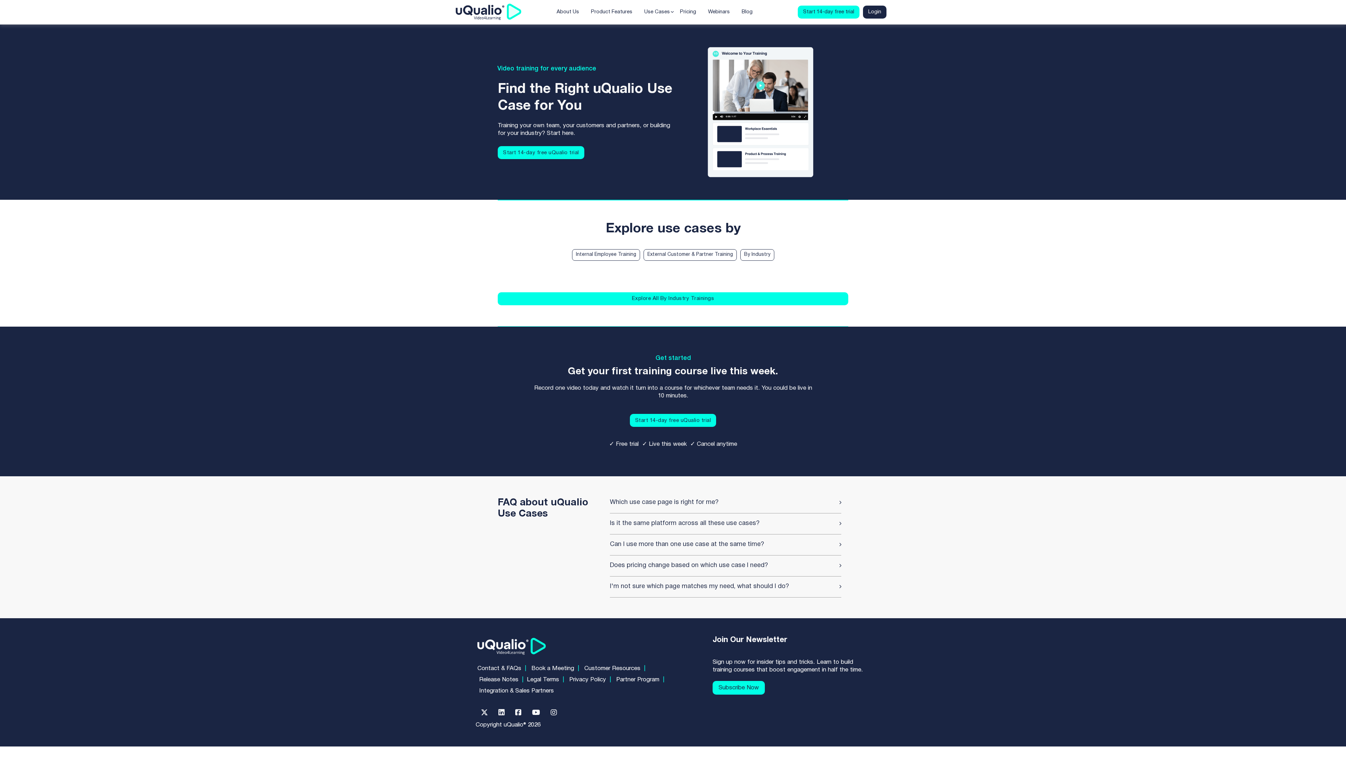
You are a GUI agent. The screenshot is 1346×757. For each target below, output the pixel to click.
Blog (747, 11)
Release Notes (498, 679)
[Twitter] (484, 712)
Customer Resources (612, 668)
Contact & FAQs (499, 668)
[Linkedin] (501, 712)
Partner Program (637, 679)
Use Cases (657, 11)
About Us (568, 11)
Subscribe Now (739, 687)
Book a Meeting (552, 668)
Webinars (719, 11)
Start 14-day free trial (828, 11)
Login (874, 11)
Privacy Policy (587, 679)
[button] (725, 502)
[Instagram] (553, 712)
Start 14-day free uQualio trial (541, 152)
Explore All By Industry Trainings (673, 298)
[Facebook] (518, 712)
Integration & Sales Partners (516, 691)
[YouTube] (536, 712)
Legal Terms (543, 679)
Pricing (688, 11)
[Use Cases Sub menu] (672, 12)
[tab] (606, 255)
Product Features (611, 11)
